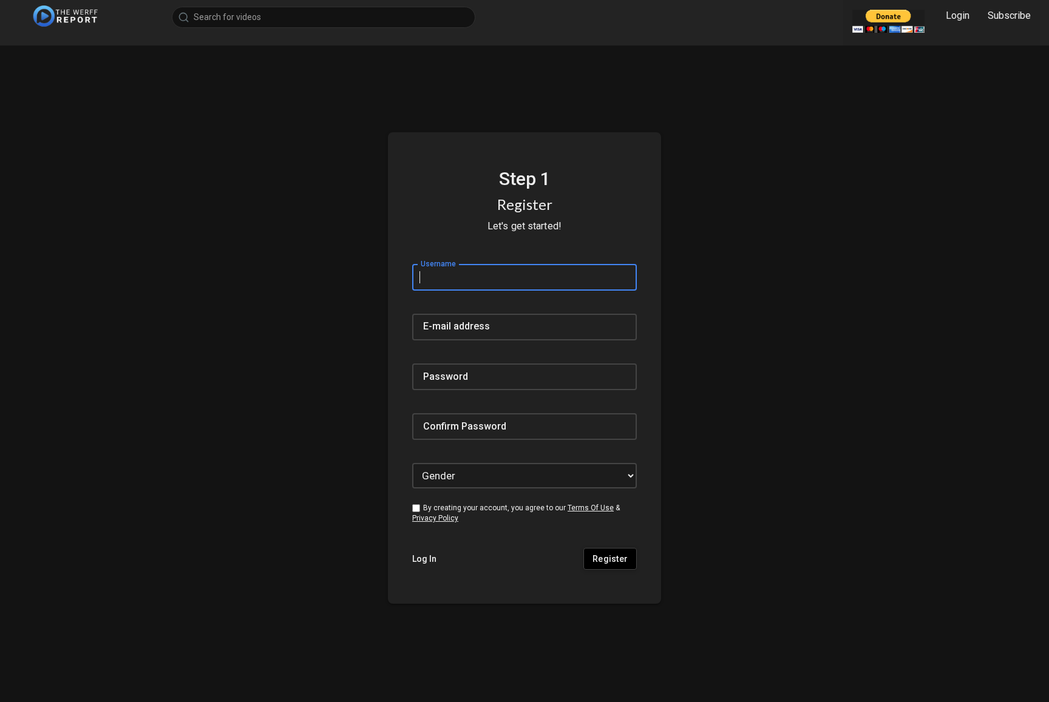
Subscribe (1009, 15)
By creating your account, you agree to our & (516, 513)
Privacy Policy (435, 518)
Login (957, 15)
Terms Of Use (591, 508)
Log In (424, 559)
